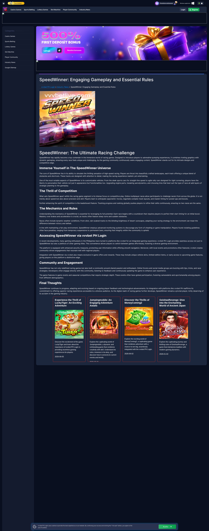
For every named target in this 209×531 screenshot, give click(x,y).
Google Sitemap (10, 68)
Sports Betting (29, 10)
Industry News (84, 10)
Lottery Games (42, 10)
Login (183, 10)
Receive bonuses (74, 50)
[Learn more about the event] (104, 18)
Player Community (70, 10)
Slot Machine (55, 10)
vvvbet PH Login (48, 87)
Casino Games (16, 10)
